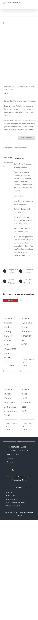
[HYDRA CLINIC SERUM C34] (19, 51)
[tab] (7, 157)
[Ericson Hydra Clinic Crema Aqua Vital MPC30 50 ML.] (27, 306)
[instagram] (20, 484)
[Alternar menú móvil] (34, 4)
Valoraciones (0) (7, 164)
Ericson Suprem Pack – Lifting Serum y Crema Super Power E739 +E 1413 (10, 336)
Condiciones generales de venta (15, 502)
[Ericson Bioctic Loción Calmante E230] (27, 377)
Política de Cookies (12, 499)
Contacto (10, 462)
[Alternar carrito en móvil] (27, 4)
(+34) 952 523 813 (13, 454)
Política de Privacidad (12, 496)
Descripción (7, 157)
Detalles (11, 365)
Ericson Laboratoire (19, 147)
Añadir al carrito (26, 137)
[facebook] (17, 484)
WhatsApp (10, 458)
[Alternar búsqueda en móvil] (31, 4)
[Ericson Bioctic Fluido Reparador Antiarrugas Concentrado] (10, 377)
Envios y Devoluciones (13, 505)
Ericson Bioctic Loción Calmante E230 (26, 398)
